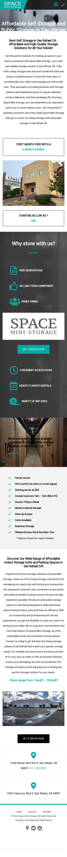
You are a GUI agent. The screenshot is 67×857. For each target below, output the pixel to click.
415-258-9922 (38, 768)
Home (19, 812)
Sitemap (47, 812)
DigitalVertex (46, 820)
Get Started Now (33, 349)
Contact (32, 812)
